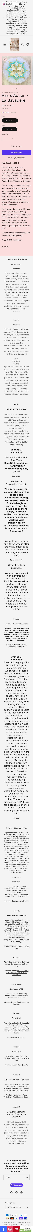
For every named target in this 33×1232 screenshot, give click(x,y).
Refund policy (24, 1225)
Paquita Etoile (19, 1144)
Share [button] (6, 246)
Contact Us (26, 1230)
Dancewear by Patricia (15, 1222)
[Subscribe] (26, 1177)
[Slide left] (12, 89)
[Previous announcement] (4, 18)
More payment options (16, 158)
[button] (4, 44)
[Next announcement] (29, 18)
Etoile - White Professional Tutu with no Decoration (17, 972)
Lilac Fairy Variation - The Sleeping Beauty (16, 1096)
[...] (17, 439)
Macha (23, 1037)
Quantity (5, 134)
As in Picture (9, 129)
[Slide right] (21, 89)
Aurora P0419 (22, 901)
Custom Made (10, 120)
